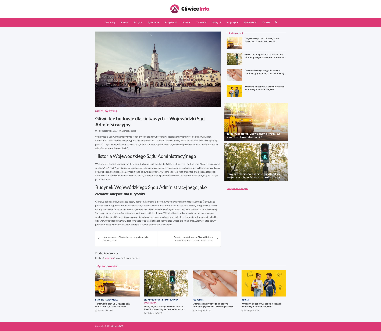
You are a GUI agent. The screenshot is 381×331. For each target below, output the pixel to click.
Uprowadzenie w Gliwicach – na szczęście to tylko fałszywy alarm (126, 239)
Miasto (99, 111)
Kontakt (266, 22)
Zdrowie (200, 22)
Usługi (215, 22)
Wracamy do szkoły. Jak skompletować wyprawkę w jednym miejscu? (264, 88)
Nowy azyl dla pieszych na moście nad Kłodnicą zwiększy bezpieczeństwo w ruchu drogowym (264, 57)
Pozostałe (249, 22)
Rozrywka (169, 22)
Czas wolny (110, 22)
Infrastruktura (170, 300)
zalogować (110, 258)
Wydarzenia (153, 22)
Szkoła (245, 300)
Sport (185, 22)
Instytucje (231, 22)
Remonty (99, 300)
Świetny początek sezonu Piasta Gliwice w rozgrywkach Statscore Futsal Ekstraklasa (193, 239)
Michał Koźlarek (129, 131)
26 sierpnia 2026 (105, 310)
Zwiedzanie (111, 111)
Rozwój (124, 22)
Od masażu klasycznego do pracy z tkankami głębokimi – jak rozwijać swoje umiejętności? (265, 73)
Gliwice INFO (118, 326)
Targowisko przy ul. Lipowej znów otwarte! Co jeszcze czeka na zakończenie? (262, 41)
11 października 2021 (108, 131)
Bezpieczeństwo (152, 300)
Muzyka (138, 22)
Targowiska (111, 300)
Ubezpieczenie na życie (237, 188)
